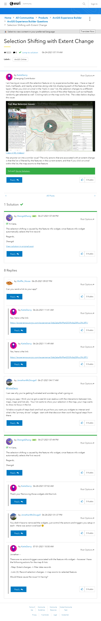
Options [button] (90, 19)
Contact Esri (65, 615)
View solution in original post (20, 246)
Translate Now (87, 31)
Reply (13, 180)
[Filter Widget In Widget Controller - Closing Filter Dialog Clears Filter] (94, 196)
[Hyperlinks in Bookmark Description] (6, 196)
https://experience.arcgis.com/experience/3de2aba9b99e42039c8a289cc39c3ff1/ (49, 322)
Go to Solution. (23, 171)
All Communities (25, 17)
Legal (55, 615)
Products (43, 17)
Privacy (34, 615)
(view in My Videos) (15, 153)
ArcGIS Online (20, 59)
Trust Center (45, 615)
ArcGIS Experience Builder (67, 17)
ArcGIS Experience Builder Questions (27, 21)
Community (27, 4)
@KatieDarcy (12, 388)
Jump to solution (30, 52)
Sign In (94, 4)
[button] (87, 75)
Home (8, 17)
